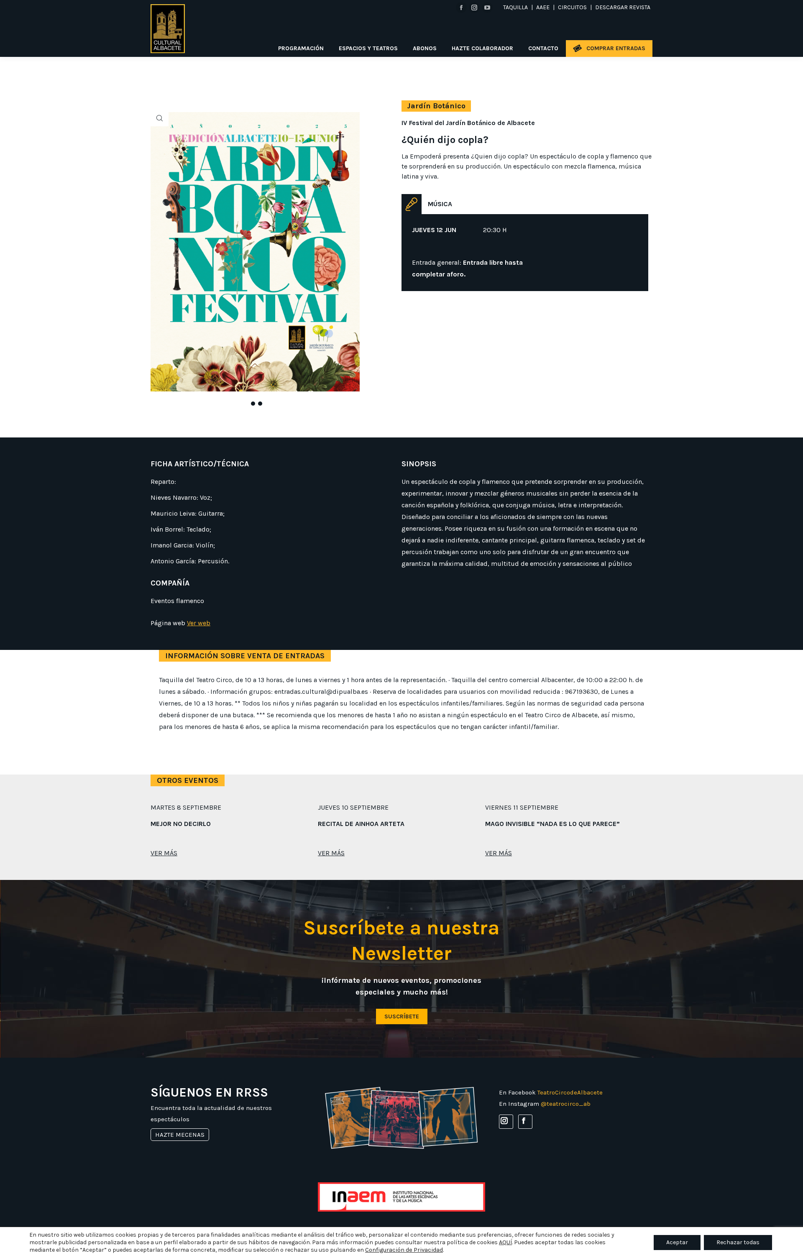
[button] (250, 401)
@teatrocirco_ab (566, 1103)
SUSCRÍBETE (401, 1016)
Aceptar (677, 1242)
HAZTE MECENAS (180, 1134)
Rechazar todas (738, 1242)
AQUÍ (505, 1242)
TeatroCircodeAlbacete (570, 1092)
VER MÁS (164, 853)
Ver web (198, 623)
